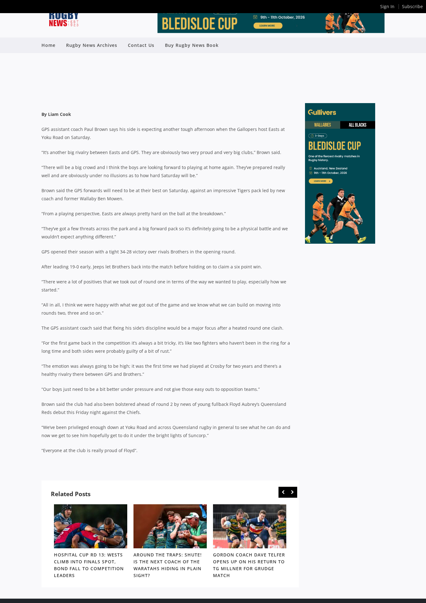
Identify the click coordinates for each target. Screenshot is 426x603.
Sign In (387, 6)
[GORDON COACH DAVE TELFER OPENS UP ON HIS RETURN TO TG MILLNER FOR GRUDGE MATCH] (249, 526)
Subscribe (412, 6)
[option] (90, 542)
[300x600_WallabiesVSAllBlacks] (340, 242)
